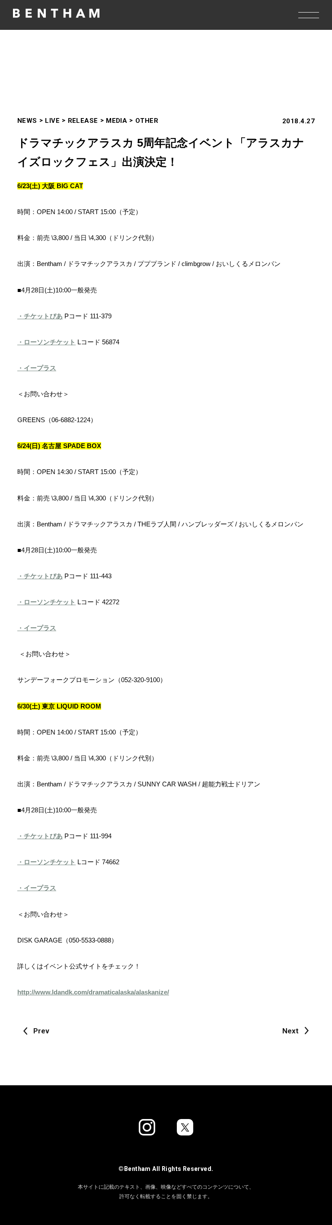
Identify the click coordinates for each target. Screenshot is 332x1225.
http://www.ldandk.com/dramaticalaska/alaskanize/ (93, 992)
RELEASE (83, 121)
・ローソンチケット (46, 342)
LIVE (52, 121)
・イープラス (36, 368)
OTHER (146, 121)
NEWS (27, 121)
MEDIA (116, 121)
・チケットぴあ (40, 316)
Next (290, 1030)
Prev (41, 1030)
